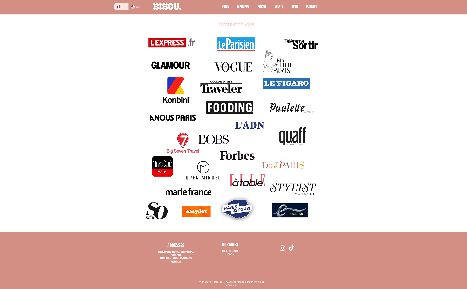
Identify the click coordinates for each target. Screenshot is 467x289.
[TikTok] (291, 248)
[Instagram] (282, 248)
